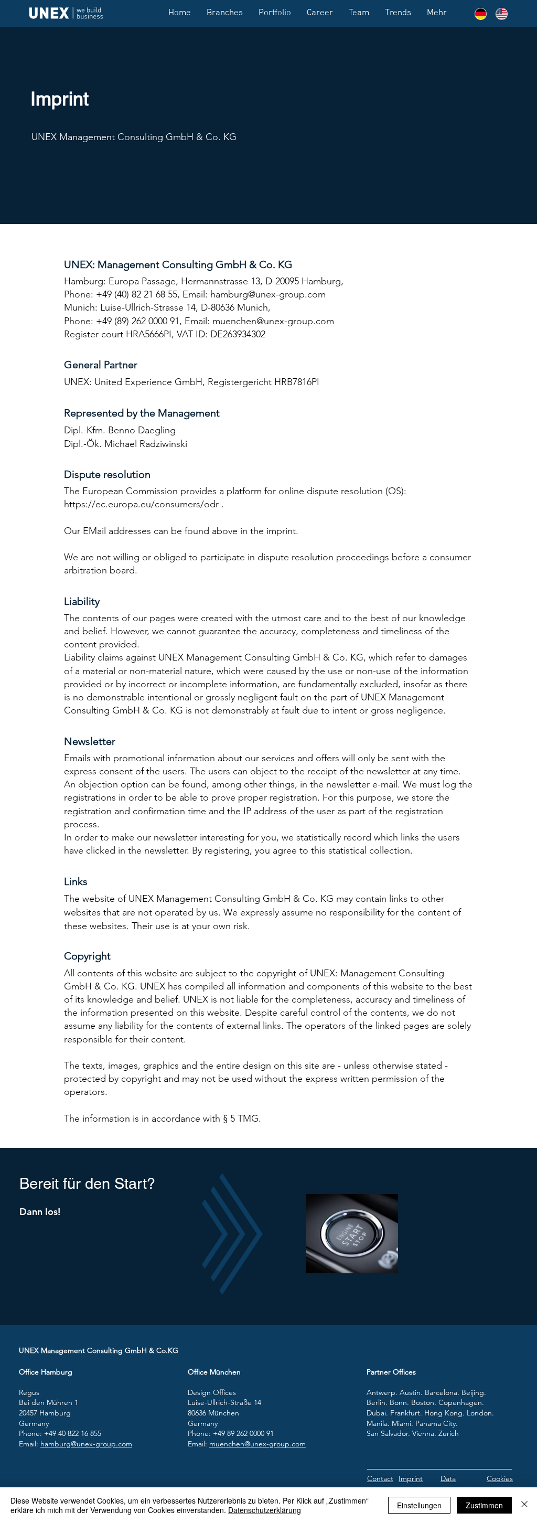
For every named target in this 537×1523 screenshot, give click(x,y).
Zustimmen (484, 1505)
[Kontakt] (352, 1233)
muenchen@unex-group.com (257, 1444)
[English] (498, 14)
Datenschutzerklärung (264, 1510)
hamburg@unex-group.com (86, 1444)
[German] (477, 14)
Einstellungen (419, 1505)
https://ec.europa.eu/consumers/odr (141, 504)
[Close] (524, 1505)
